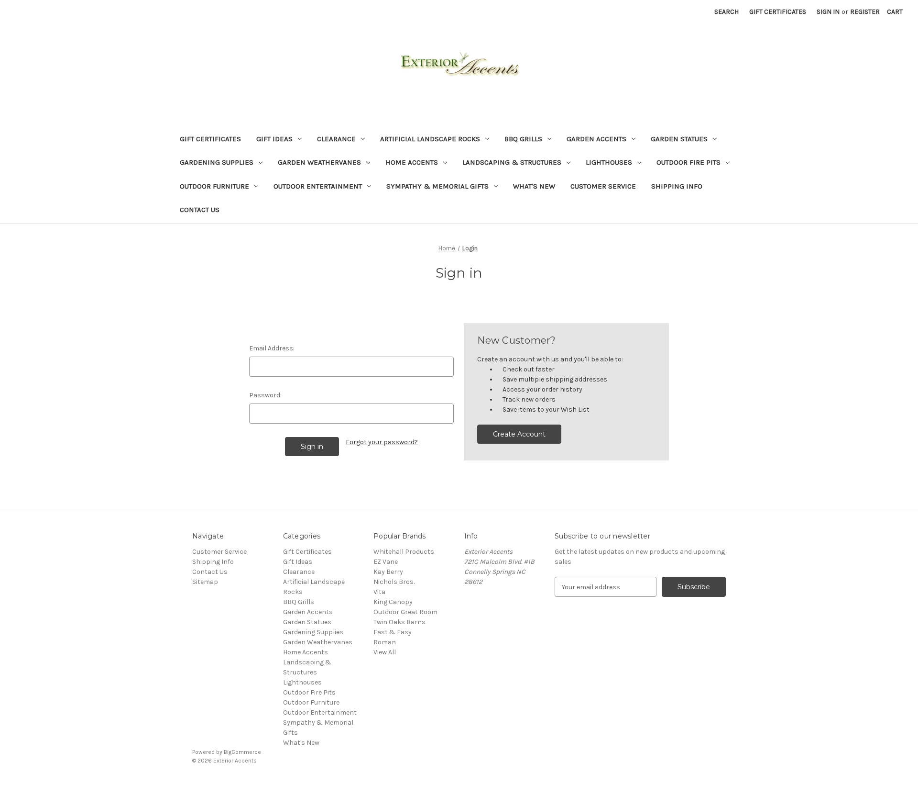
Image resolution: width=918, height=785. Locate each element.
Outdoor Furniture (214, 186)
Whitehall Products (403, 552)
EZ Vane (385, 562)
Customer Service (603, 186)
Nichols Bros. (394, 582)
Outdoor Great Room (405, 612)
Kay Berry (388, 572)
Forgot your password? (382, 442)
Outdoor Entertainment (317, 186)
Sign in (828, 12)
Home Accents (411, 162)
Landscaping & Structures (511, 162)
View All (384, 652)
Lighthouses (609, 162)
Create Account (519, 434)
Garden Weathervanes (319, 162)
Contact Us (199, 209)
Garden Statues (679, 139)
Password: (265, 395)
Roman (384, 642)
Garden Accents (596, 139)
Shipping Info (676, 186)
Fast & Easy (392, 632)
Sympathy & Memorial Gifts (437, 186)
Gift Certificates (777, 12)
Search (726, 12)
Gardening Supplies (216, 162)
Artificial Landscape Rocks (430, 139)
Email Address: (272, 348)
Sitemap (205, 582)
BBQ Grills (523, 139)
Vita (379, 592)
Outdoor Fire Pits (688, 162)
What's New (534, 186)
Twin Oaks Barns (399, 622)
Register (865, 12)
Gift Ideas (274, 139)
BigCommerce (242, 752)
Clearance (336, 139)
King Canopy (393, 602)
